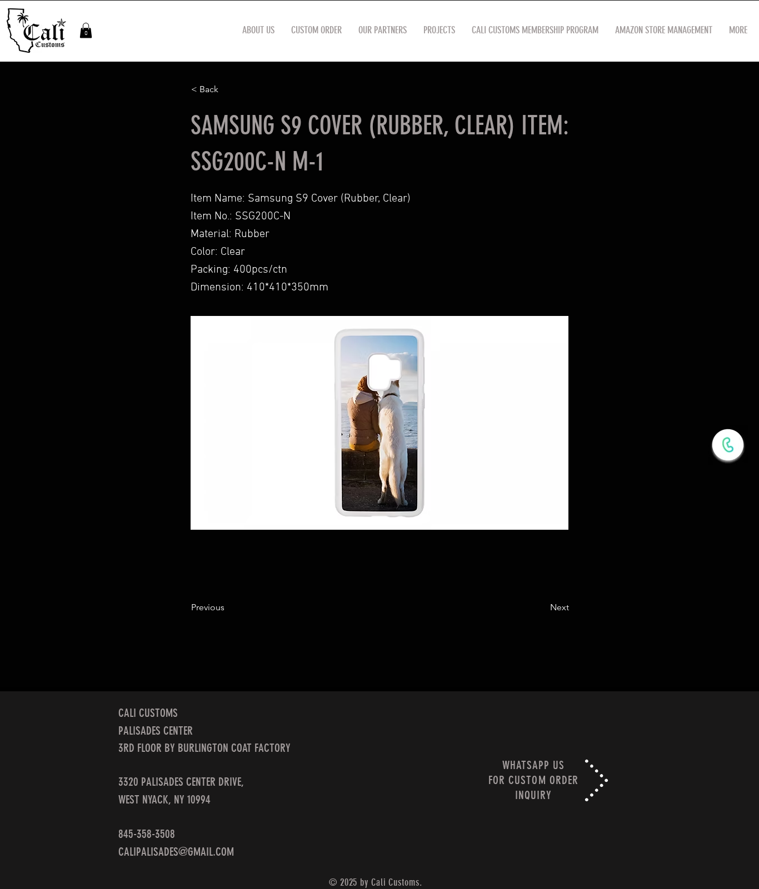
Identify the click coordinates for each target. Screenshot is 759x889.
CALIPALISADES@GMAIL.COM (176, 851)
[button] (85, 30)
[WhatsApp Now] (728, 445)
